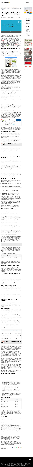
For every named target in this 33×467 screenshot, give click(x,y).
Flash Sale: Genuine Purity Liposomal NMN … (28, 27)
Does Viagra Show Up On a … (28, 33)
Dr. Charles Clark (11, 17)
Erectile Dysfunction (28, 35)
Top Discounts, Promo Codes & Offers (28, 23)
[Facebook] (29, 459)
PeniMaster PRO (3, 17)
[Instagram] (30, 459)
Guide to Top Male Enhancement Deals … (28, 20)
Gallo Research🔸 (5, 2)
